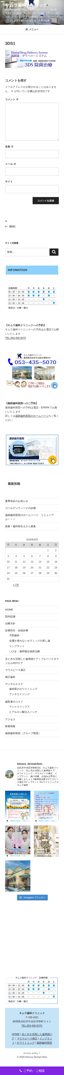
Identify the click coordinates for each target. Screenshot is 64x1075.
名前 (9, 146)
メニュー (34, 29)
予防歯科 (14, 635)
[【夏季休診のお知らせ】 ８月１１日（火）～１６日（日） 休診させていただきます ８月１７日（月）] (17, 806)
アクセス (10, 719)
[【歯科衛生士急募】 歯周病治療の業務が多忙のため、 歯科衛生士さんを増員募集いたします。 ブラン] (17, 841)
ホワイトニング (26, 1042)
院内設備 (10, 616)
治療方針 (10, 623)
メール (10, 163)
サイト (9, 181)
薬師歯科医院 (44, 1042)
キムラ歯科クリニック (26, 5)
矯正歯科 (10, 676)
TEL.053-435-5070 (15, 337)
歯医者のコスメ (14, 701)
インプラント (17, 646)
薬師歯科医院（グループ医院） (23, 733)
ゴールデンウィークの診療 (20, 508)
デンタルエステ (14, 683)
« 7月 (16, 584)
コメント (12, 99)
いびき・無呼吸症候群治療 (24, 651)
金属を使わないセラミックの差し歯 (29, 640)
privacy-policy (31, 1053)
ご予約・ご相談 (34, 1070)
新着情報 (10, 726)
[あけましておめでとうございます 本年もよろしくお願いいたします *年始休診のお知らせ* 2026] (46, 841)
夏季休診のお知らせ (16, 501)
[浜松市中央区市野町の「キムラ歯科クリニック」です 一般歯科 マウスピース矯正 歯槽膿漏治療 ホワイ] (17, 876)
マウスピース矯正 (15, 669)
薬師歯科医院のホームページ (32, 415)
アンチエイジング (19, 694)
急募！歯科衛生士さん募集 (20, 526)
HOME (9, 609)
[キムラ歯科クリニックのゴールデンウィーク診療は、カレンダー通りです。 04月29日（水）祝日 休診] (46, 806)
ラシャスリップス (19, 706)
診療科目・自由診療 (16, 630)
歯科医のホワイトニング (23, 688)
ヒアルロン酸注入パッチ (23, 711)
